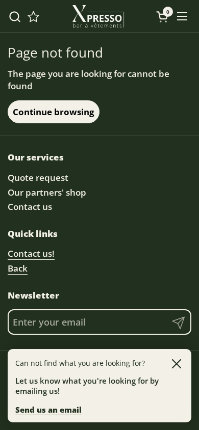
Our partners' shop (47, 192)
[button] (14, 16)
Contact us (30, 206)
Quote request (38, 177)
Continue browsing (53, 112)
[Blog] (33, 16)
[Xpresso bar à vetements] (98, 16)
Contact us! (31, 253)
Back (18, 268)
